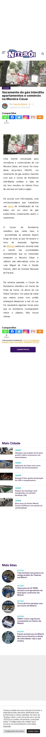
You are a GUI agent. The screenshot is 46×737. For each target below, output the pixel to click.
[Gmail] (33, 117)
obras (11, 206)
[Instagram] (26, 117)
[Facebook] (12, 117)
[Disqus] (23, 406)
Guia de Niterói (20, 104)
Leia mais (7, 726)
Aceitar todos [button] (33, 731)
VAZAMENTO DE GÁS (31, 342)
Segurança (18, 342)
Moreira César (7, 342)
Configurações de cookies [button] (14, 731)
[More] (40, 117)
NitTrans (11, 246)
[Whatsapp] (5, 117)
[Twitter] (19, 117)
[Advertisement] (23, 26)
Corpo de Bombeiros (31, 340)
